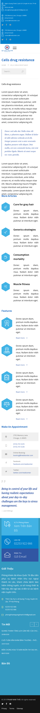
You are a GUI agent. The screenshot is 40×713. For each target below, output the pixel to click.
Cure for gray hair (23, 204)
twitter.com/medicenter (22, 473)
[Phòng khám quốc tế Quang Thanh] (7, 48)
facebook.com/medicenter (23, 464)
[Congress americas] (7, 377)
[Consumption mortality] (6, 257)
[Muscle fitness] (6, 286)
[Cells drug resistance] (7, 350)
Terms (11, 708)
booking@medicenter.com (23, 455)
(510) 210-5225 (9, 18)
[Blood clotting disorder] (7, 323)
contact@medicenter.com (12, 20)
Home (4, 65)
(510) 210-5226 (19, 447)
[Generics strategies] (6, 232)
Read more (20, 338)
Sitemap (20, 708)
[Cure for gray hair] (6, 207)
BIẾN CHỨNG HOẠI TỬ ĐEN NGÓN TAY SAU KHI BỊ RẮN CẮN (20, 650)
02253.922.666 (9, 7)
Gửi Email (20, 556)
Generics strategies (24, 229)
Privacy (4, 708)
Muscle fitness (21, 284)
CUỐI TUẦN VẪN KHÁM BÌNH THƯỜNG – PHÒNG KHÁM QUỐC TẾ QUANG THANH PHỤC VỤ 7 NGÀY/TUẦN (20, 640)
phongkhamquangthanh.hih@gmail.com (16, 10)
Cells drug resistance (11, 84)
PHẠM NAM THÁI (14, 699)
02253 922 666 (23, 543)
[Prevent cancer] (7, 404)
